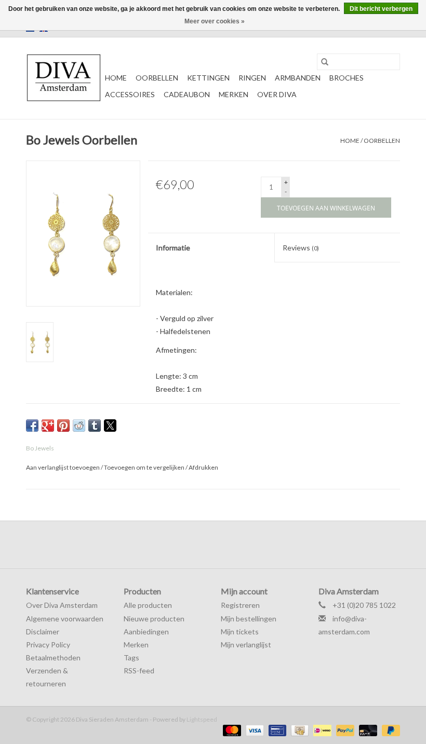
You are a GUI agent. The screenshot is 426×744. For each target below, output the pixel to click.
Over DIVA (277, 94)
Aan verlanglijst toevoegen (63, 467)
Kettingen (208, 77)
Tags (131, 657)
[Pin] (276, 730)
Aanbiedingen (146, 631)
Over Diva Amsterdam (62, 605)
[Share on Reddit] (79, 425)
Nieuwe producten (154, 618)
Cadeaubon (187, 94)
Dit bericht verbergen (381, 8)
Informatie (173, 247)
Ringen (252, 77)
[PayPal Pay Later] (389, 730)
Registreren (240, 605)
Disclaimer (42, 631)
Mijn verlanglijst (246, 644)
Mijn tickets (240, 631)
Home (116, 77)
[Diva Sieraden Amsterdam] (64, 78)
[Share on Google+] (48, 425)
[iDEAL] (321, 730)
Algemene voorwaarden (64, 618)
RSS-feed (139, 670)
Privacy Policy (48, 644)
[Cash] (298, 730)
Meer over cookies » (214, 21)
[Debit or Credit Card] (366, 730)
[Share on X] (110, 425)
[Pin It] (63, 425)
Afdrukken (203, 467)
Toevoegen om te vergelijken (144, 467)
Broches (346, 77)
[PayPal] (343, 730)
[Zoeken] (324, 62)
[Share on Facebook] (32, 425)
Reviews (301, 247)
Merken (233, 94)
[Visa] (253, 730)
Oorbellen (157, 77)
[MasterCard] (230, 730)
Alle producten (148, 605)
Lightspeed (202, 719)
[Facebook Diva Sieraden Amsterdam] (204, 544)
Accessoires (130, 94)
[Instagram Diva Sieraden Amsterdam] (222, 544)
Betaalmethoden (53, 657)
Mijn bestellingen (248, 618)
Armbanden (298, 77)
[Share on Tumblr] (94, 425)
